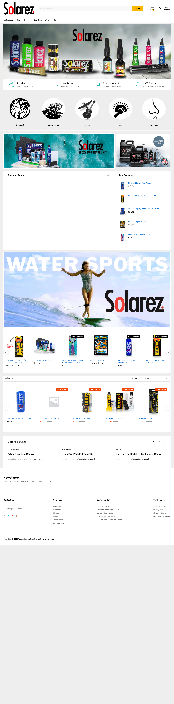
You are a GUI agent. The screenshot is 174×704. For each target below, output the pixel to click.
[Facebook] (4, 516)
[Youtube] (12, 516)
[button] (37, 356)
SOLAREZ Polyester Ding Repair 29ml (143, 196)
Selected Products (15, 378)
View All (166, 378)
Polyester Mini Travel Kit (116, 418)
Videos (55, 516)
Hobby (87, 126)
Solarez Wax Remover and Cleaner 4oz (128, 361)
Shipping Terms (159, 513)
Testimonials (58, 520)
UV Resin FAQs (103, 506)
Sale (159, 378)
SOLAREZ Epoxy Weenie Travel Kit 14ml (144, 209)
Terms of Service (160, 506)
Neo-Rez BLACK (145, 418)
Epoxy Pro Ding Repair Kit (50, 418)
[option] (143, 212)
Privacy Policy (158, 510)
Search (137, 8)
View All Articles (159, 442)
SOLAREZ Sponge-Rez (137, 222)
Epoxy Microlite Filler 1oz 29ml (140, 234)
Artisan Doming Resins (21, 454)
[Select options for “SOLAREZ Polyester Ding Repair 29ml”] (149, 356)
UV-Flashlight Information (107, 516)
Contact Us (57, 510)
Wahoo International (34, 459)
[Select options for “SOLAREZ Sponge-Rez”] (93, 356)
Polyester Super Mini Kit (83, 418)
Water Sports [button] (50, 20)
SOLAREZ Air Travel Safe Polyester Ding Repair (16, 361)
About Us (57, 506)
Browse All (20, 125)
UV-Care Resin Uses (105, 513)
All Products (8, 20)
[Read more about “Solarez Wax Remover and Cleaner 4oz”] (121, 356)
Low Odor (38, 20)
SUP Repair (66, 449)
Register (167, 9)
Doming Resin (13, 449)
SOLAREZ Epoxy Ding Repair (139, 183)
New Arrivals (137, 378)
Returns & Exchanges (161, 516)
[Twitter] (8, 516)
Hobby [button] (26, 20)
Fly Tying (119, 449)
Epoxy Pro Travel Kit (42, 360)
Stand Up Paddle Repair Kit (78, 454)
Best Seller (149, 378)
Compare (25, 356)
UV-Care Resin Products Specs (109, 520)
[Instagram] (16, 516)
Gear (18, 20)
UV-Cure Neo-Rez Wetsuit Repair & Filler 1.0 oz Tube (72, 361)
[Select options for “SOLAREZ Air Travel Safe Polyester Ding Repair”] (9, 356)
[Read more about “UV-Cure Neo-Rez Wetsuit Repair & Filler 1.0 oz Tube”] (65, 356)
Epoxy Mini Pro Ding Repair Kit (19, 418)
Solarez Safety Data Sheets (108, 510)
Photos (56, 513)
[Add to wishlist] (20, 356)
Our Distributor (59, 523)
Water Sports (53, 126)
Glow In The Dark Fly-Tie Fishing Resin (138, 454)
